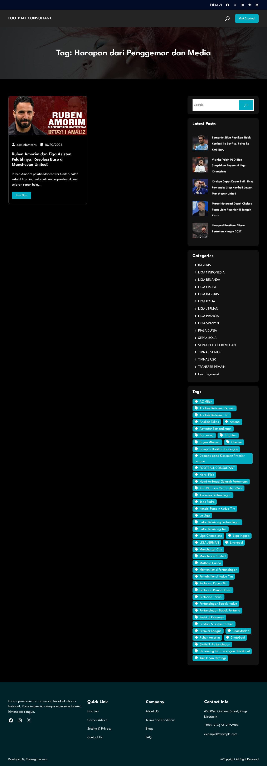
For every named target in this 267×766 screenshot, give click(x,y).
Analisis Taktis (209, 422)
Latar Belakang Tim (213, 529)
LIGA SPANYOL (209, 323)
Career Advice (97, 720)
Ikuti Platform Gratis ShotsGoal (221, 488)
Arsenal (235, 422)
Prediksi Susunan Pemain (216, 624)
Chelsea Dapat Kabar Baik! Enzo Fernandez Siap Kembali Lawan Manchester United (232, 187)
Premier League (211, 631)
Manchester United (212, 556)
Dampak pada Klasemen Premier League (220, 458)
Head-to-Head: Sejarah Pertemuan (224, 481)
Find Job (92, 711)
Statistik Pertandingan (215, 644)
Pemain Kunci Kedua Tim (216, 576)
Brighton (231, 435)
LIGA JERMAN (208, 309)
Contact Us (94, 737)
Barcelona (207, 435)
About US (152, 711)
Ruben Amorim (210, 637)
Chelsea (236, 442)
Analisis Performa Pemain (217, 408)
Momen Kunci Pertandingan (218, 569)
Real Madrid (241, 631)
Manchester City (211, 549)
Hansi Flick (207, 475)
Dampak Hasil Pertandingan (219, 449)
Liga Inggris (241, 536)
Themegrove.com (36, 759)
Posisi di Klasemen (212, 617)
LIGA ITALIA (206, 301)
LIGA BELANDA (209, 280)
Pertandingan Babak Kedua (218, 603)
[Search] (246, 105)
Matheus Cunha (210, 563)
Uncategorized (208, 374)
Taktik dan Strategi (213, 658)
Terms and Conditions (160, 720)
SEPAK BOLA (207, 338)
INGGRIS (204, 265)
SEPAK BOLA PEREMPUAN (217, 345)
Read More (21, 195)
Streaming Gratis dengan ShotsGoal (225, 651)
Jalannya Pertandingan (215, 495)
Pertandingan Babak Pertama (220, 610)
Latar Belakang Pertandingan (220, 522)
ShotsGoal (238, 637)
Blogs (149, 728)
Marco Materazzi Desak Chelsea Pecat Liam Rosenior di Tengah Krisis (232, 209)
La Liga (205, 515)
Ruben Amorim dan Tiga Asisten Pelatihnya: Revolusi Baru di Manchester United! (41, 159)
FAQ (148, 737)
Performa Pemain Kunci (215, 590)
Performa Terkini (211, 597)
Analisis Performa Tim (214, 415)
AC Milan (206, 401)
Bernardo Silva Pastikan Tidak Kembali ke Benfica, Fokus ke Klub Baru (231, 143)
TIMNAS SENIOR (210, 352)
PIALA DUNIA (207, 330)
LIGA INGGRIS (208, 294)
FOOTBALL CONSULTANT (30, 18)
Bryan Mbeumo (210, 442)
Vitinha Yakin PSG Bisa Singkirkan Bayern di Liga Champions (229, 165)
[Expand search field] (227, 18)
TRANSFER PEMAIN (211, 367)
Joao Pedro (207, 502)
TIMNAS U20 (207, 359)
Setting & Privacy (99, 728)
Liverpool (236, 542)
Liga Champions (211, 536)
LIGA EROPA (207, 287)
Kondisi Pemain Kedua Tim (217, 508)
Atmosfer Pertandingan (216, 428)
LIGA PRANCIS (208, 316)
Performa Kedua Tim (213, 583)
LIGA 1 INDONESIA (211, 272)
